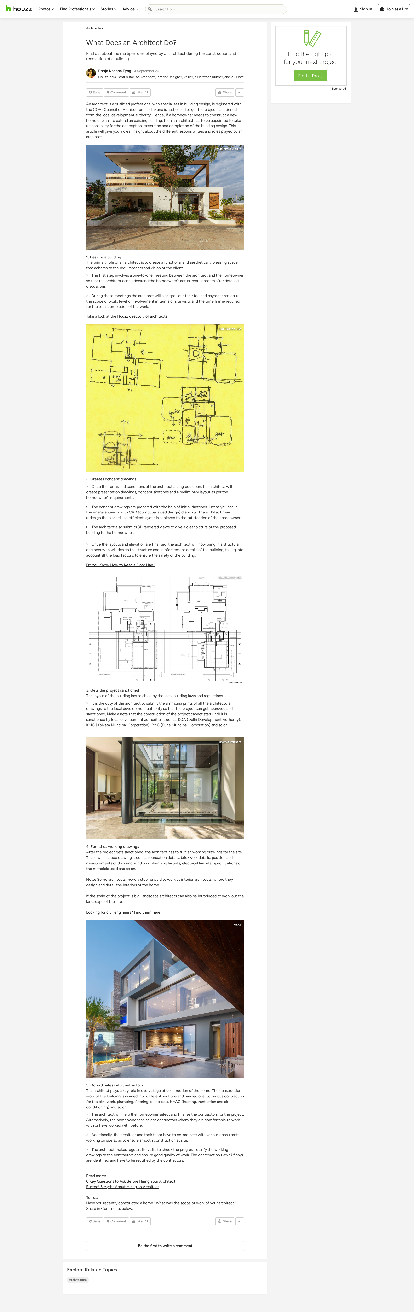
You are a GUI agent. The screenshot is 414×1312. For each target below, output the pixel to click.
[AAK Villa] (165, 999)
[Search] (150, 9)
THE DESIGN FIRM (229, 149)
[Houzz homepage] (19, 8)
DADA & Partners (230, 742)
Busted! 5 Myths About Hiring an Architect (122, 1186)
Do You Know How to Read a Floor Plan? (120, 565)
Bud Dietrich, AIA (230, 329)
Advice (128, 9)
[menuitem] (46, 9)
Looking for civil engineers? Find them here (123, 912)
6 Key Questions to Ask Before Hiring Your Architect (130, 1181)
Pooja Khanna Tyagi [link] (115, 71)
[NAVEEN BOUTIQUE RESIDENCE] (165, 197)
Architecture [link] (95, 28)
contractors (234, 1096)
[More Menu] (239, 92)
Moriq (237, 925)
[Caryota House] (165, 788)
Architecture (78, 1280)
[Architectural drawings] (165, 398)
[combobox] (216, 9)
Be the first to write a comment (165, 1245)
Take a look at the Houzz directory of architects (126, 316)
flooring (141, 1101)
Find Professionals (75, 9)
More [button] (240, 77)
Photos (44, 9)
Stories (107, 9)
